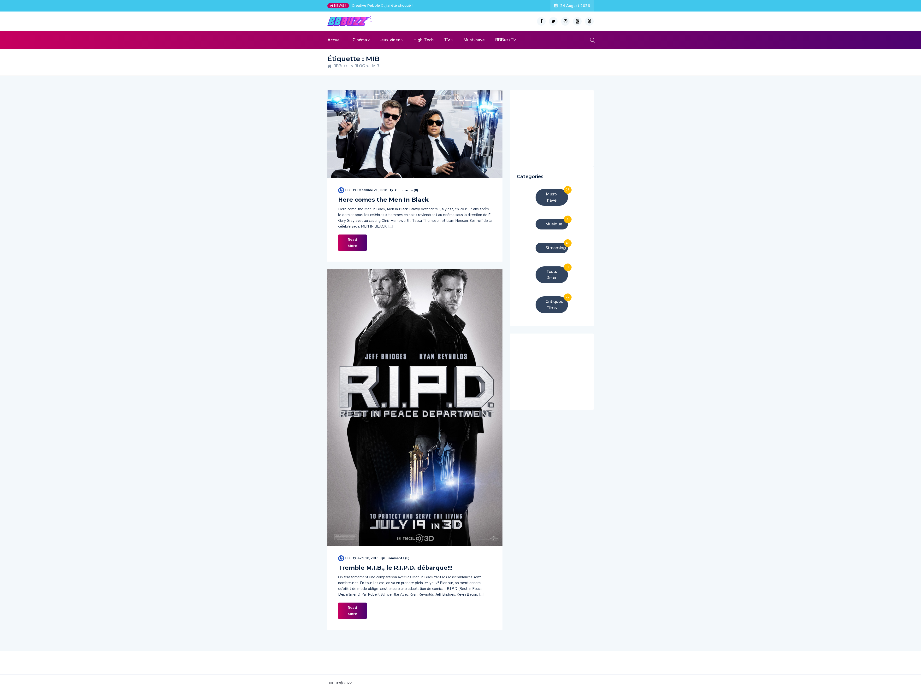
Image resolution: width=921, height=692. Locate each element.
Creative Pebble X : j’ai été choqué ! (382, 5)
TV (447, 40)
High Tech (423, 40)
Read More (352, 242)
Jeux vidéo (390, 40)
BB (347, 190)
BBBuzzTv (505, 40)
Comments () (406, 190)
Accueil (334, 40)
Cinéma (360, 40)
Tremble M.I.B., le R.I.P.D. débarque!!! (395, 567)
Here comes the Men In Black (383, 199)
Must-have (474, 40)
